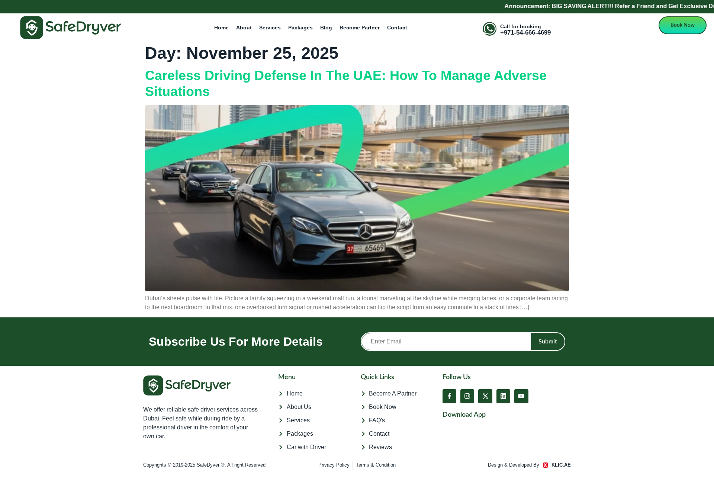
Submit (547, 342)
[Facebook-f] (449, 396)
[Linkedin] (503, 396)
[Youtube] (521, 396)
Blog (326, 28)
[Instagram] (467, 396)
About (244, 28)
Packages (300, 28)
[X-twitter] (485, 396)
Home (221, 28)
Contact (397, 28)
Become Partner (360, 28)
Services (270, 28)
